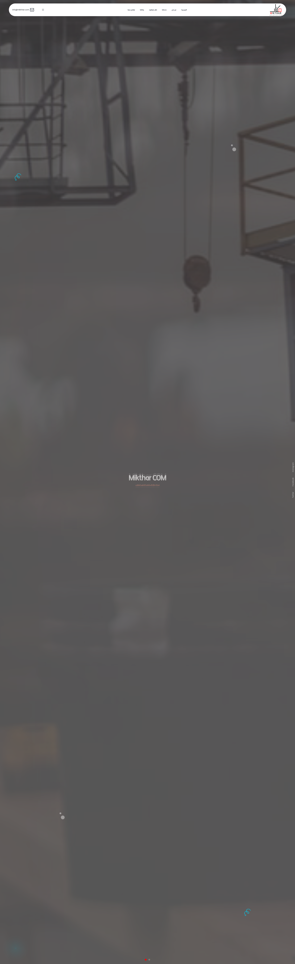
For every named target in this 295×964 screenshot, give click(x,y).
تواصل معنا (131, 9)
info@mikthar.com (21, 9)
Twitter (293, 495)
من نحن (174, 9)
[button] (146, 960)
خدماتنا (164, 9)
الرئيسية (184, 9)
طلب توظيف (153, 9)
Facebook (293, 482)
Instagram (293, 467)
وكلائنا (142, 9)
